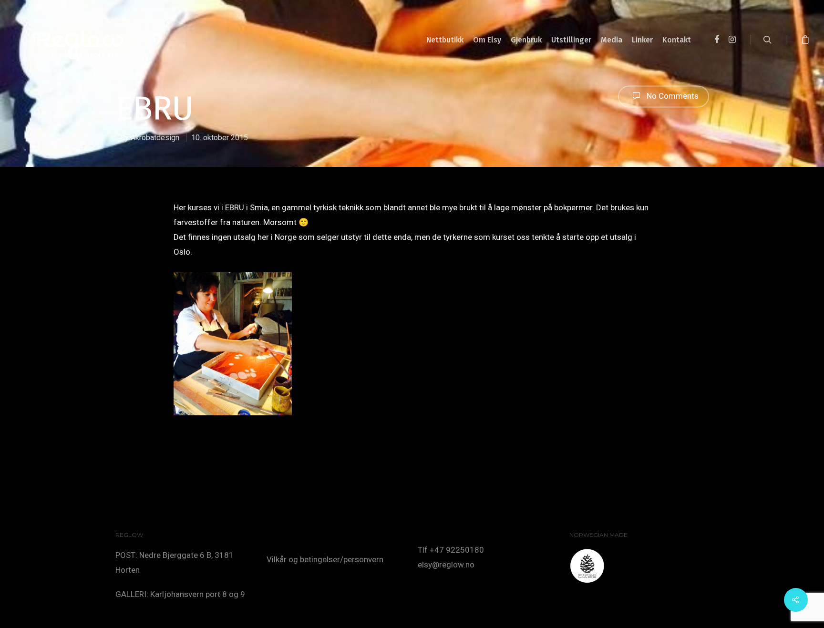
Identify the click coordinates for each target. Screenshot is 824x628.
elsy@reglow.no (446, 564)
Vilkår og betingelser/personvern (325, 559)
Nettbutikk (445, 40)
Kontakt (676, 40)
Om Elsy (487, 40)
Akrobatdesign (155, 137)
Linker (642, 40)
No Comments (672, 95)
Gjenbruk (526, 40)
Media (611, 40)
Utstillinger (571, 40)
